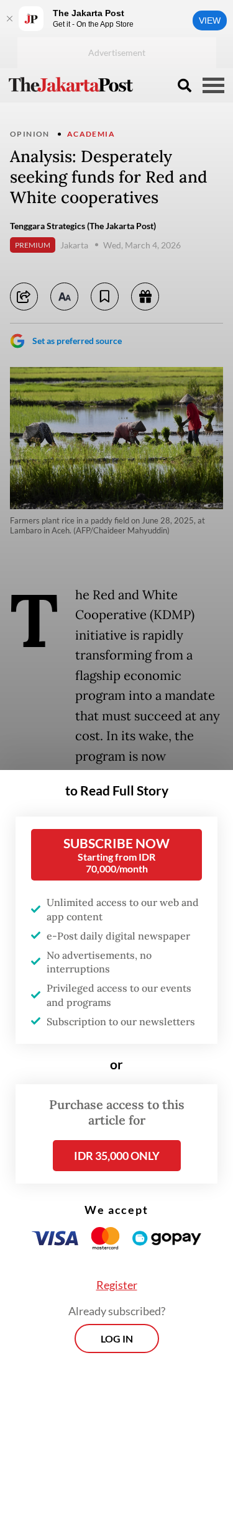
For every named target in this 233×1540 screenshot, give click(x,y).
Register (116, 1285)
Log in (117, 1338)
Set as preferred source (77, 340)
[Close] (9, 18)
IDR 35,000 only (117, 1155)
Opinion (30, 133)
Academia (91, 133)
